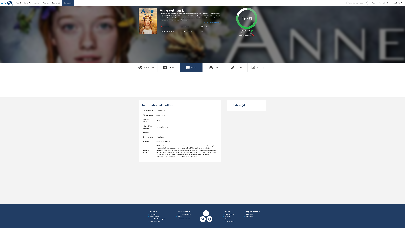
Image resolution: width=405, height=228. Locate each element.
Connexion (249, 216)
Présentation (149, 67)
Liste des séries (230, 214)
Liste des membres (184, 214)
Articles (36, 3)
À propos (153, 214)
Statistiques (261, 67)
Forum (374, 3)
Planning (46, 3)
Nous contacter (155, 221)
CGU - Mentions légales (158, 219)
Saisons (171, 67)
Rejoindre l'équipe (184, 219)
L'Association (68, 3)
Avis (216, 67)
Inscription (249, 214)
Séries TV (27, 3)
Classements (56, 3)
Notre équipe (154, 216)
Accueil (18, 3)
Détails (194, 67)
